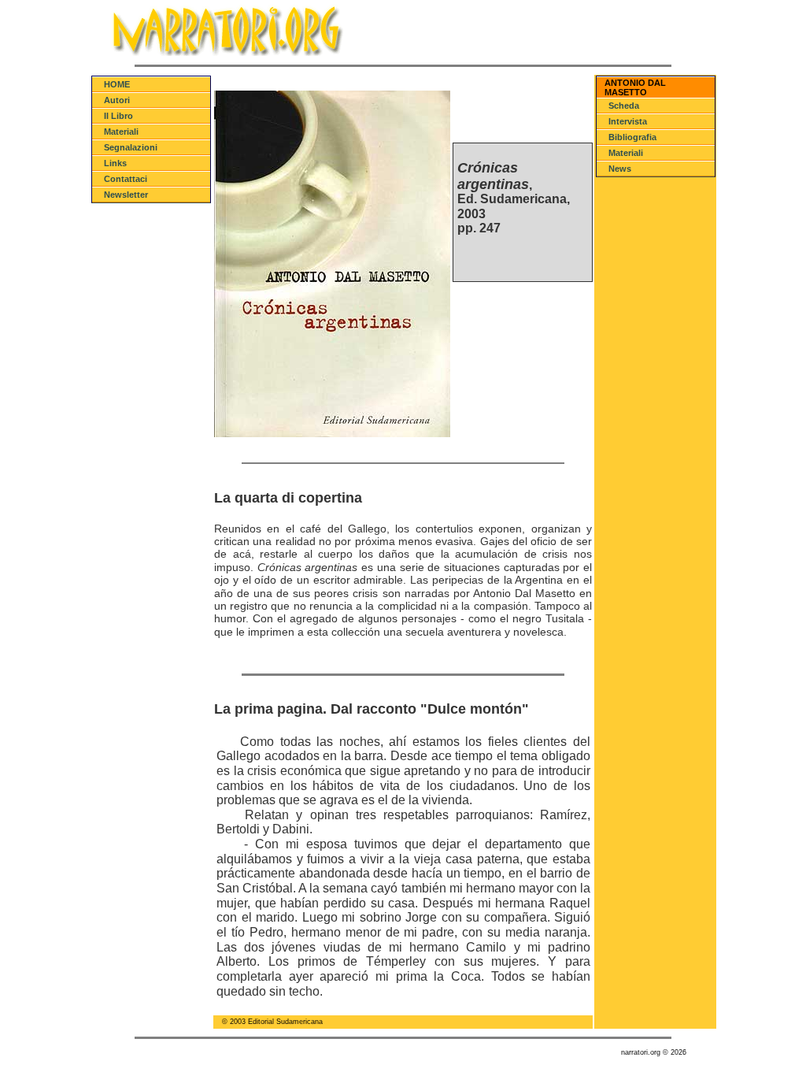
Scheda (623, 105)
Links (115, 163)
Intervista (627, 121)
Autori (117, 100)
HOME (117, 84)
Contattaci (125, 179)
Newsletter (126, 194)
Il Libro (118, 116)
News (619, 168)
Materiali (121, 131)
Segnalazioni (130, 147)
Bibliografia (632, 137)
